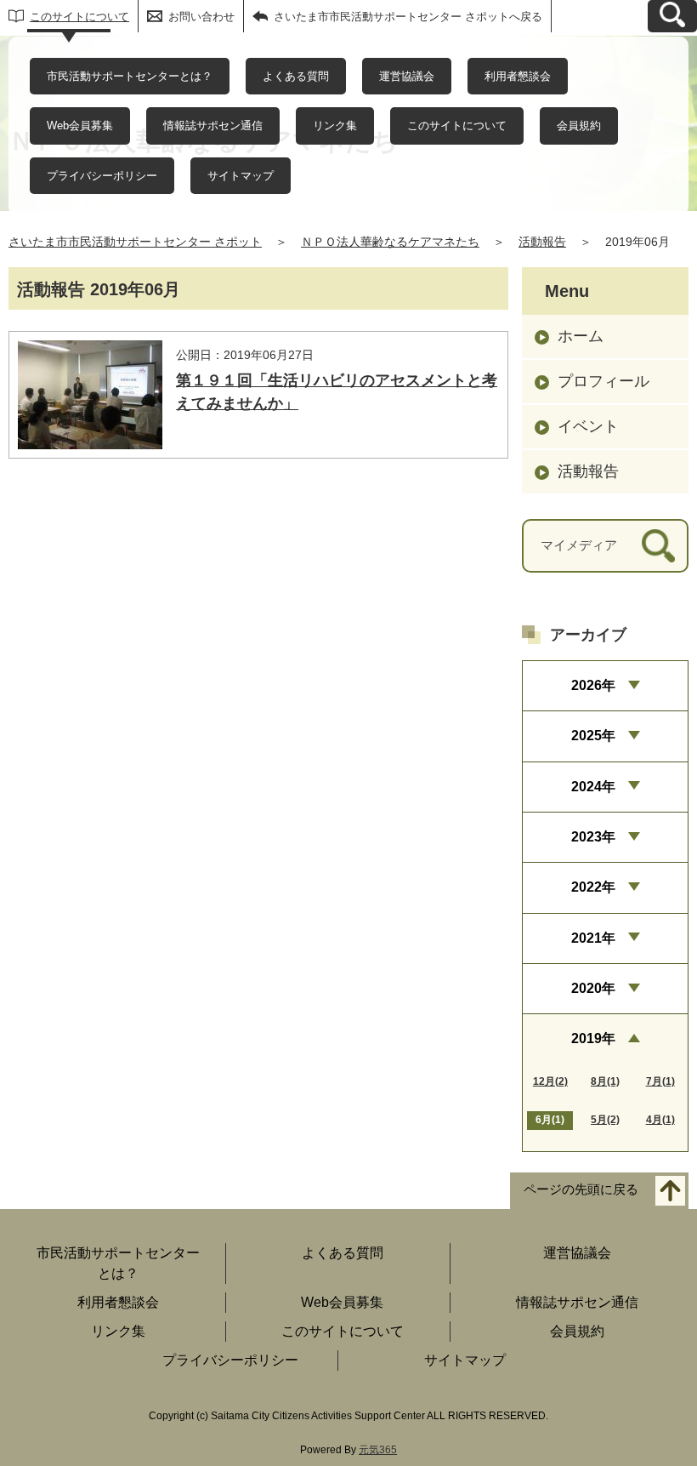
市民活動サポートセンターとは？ (129, 76)
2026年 (593, 685)
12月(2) (550, 1081)
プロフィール (603, 381)
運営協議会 (406, 76)
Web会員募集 (80, 125)
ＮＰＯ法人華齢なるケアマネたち (390, 241)
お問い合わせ (201, 16)
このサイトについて (79, 16)
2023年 (593, 837)
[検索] (658, 546)
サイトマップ (240, 175)
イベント (588, 426)
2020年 (593, 988)
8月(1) (605, 1081)
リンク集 (335, 125)
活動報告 (542, 241)
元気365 (378, 1450)
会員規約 (579, 125)
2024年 (593, 786)
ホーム (581, 336)
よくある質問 (296, 76)
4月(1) (660, 1120)
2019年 (593, 1038)
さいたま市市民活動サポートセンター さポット (135, 241)
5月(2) (605, 1120)
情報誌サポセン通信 (213, 125)
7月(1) (660, 1081)
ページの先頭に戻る (581, 1189)
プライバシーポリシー (102, 175)
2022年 (593, 887)
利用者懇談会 (517, 76)
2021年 (593, 938)
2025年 (593, 735)
